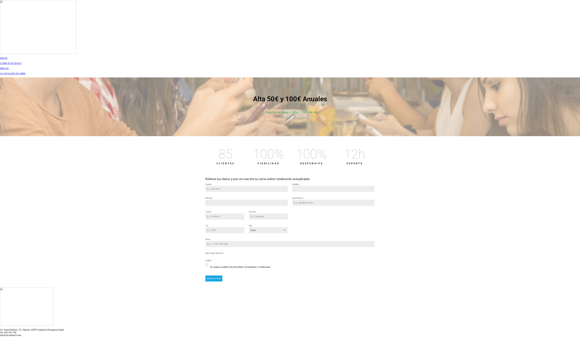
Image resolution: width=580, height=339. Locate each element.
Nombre (208, 184)
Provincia (252, 212)
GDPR (208, 261)
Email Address (298, 198)
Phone (207, 239)
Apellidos (296, 184)
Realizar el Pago (214, 278)
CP (206, 226)
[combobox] (268, 230)
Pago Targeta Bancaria (214, 253)
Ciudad (208, 212)
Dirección (209, 198)
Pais (250, 226)
